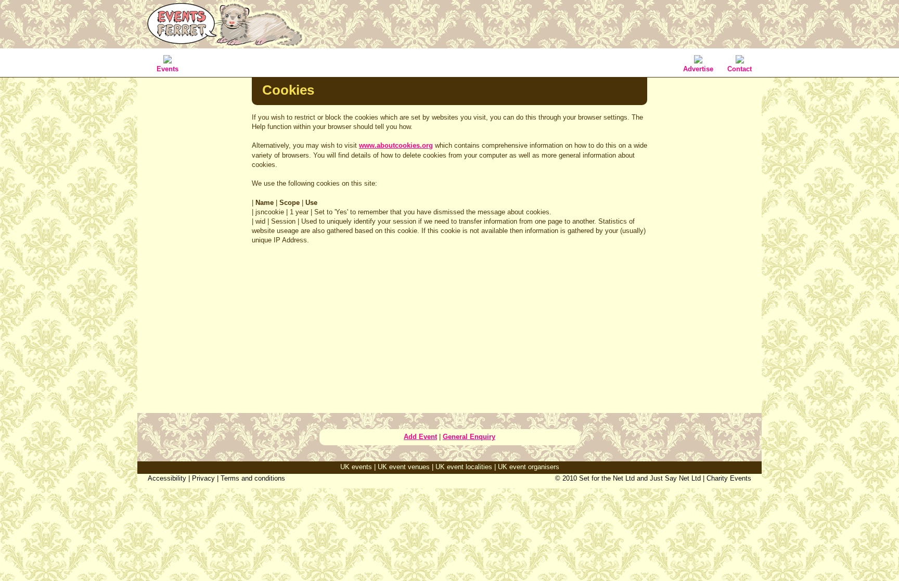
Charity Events (729, 478)
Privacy (203, 478)
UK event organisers (528, 467)
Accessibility (167, 478)
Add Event (420, 437)
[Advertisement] (194, 241)
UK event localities (463, 467)
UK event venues (404, 467)
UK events (356, 467)
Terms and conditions (253, 478)
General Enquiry (469, 437)
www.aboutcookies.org (396, 145)
